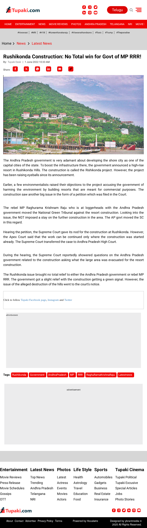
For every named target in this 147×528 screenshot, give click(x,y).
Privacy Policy (45, 521)
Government (37, 374)
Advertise (30, 521)
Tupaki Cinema (129, 469)
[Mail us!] (95, 12)
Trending (36, 483)
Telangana (117, 24)
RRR (80, 374)
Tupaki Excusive (126, 483)
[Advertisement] (16, 160)
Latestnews (125, 374)
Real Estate (102, 494)
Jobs (118, 494)
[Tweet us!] (90, 7)
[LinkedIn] (48, 69)
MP (72, 374)
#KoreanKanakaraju (58, 32)
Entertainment (25, 24)
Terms (58, 521)
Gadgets (100, 483)
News (42, 24)
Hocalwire (92, 521)
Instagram (53, 299)
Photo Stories (124, 499)
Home (8, 24)
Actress (62, 483)
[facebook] (15, 69)
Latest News (42, 469)
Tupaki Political (126, 477)
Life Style (83, 469)
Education (81, 494)
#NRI (33, 32)
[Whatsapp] (37, 69)
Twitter (68, 299)
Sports (100, 469)
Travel (78, 488)
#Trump (109, 32)
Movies (62, 494)
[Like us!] (84, 7)
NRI (130, 24)
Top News (37, 477)
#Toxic (98, 32)
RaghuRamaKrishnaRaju (100, 374)
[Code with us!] (90, 12)
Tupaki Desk (15, 61)
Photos (76, 24)
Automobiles (103, 477)
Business (100, 488)
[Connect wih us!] (84, 12)
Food (77, 499)
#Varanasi (23, 32)
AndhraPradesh (57, 374)
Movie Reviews (58, 24)
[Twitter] (26, 69)
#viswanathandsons (82, 32)
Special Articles (126, 488)
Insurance (101, 499)
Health (78, 477)
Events (62, 488)
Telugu (117, 10)
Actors (61, 499)
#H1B (42, 32)
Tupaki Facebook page (33, 299)
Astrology (80, 483)
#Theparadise (123, 32)
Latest (61, 477)
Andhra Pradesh (95, 24)
